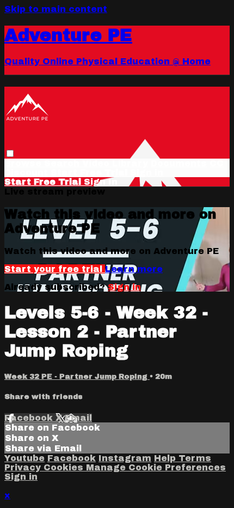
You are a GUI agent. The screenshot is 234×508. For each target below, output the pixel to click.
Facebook (30, 417)
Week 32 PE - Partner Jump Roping (77, 376)
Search (63, 163)
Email (78, 417)
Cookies (65, 467)
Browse (24, 163)
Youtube (24, 458)
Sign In (101, 181)
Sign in (146, 172)
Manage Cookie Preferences (156, 467)
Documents (179, 163)
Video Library (115, 163)
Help (166, 458)
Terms (194, 458)
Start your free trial (54, 269)
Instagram (124, 458)
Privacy (24, 467)
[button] (10, 153)
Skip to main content (55, 9)
